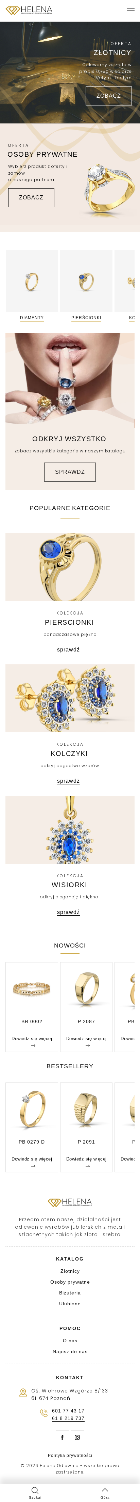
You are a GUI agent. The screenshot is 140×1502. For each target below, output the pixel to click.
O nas (70, 1340)
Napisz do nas (70, 1351)
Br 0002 (31, 1021)
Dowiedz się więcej (32, 1038)
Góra (105, 1497)
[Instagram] (77, 1437)
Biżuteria (70, 1292)
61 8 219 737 (68, 1418)
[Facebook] (62, 1437)
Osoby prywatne (70, 1282)
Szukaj (35, 1497)
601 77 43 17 (68, 1410)
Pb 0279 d (32, 1142)
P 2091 (86, 1142)
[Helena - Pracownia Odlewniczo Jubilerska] (29, 11)
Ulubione (70, 1303)
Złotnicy (70, 1271)
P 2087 (86, 1021)
